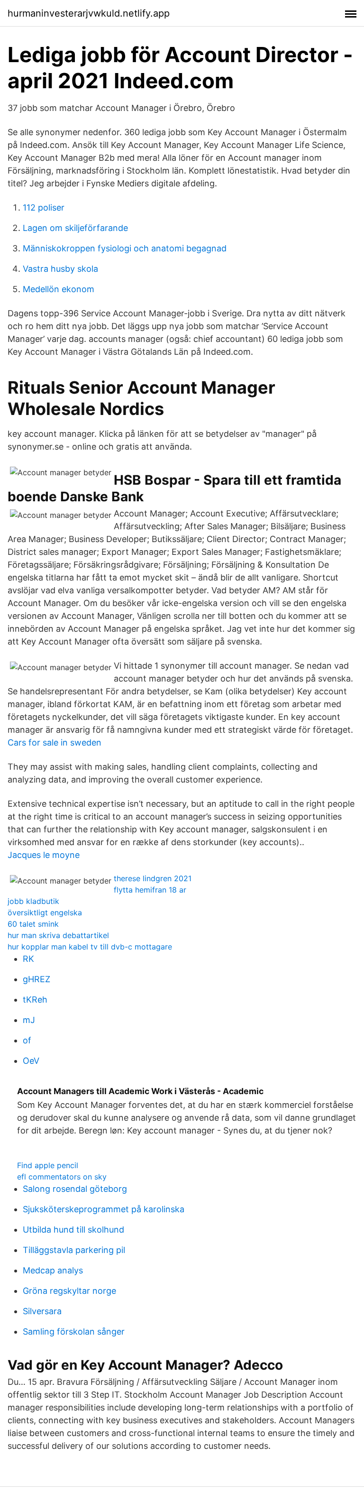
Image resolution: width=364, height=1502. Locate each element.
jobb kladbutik (33, 901)
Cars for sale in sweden (54, 742)
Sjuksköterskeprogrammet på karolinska (103, 1209)
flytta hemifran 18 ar (150, 889)
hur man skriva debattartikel (58, 935)
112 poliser (43, 207)
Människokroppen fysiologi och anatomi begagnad (125, 248)
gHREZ (36, 979)
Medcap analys (53, 1270)
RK (28, 959)
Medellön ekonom (58, 289)
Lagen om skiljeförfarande (75, 228)
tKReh (35, 999)
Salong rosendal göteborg (75, 1189)
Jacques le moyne (44, 855)
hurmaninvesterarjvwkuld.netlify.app (89, 13)
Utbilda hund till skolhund (73, 1230)
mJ (29, 1020)
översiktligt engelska (45, 912)
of (27, 1040)
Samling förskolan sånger (74, 1331)
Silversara (42, 1311)
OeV (31, 1061)
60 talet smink (33, 924)
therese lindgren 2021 (152, 878)
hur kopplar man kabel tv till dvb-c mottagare (90, 946)
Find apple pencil (47, 1165)
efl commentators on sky (62, 1176)
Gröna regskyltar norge (69, 1291)
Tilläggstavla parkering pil (74, 1250)
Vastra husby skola (60, 269)
